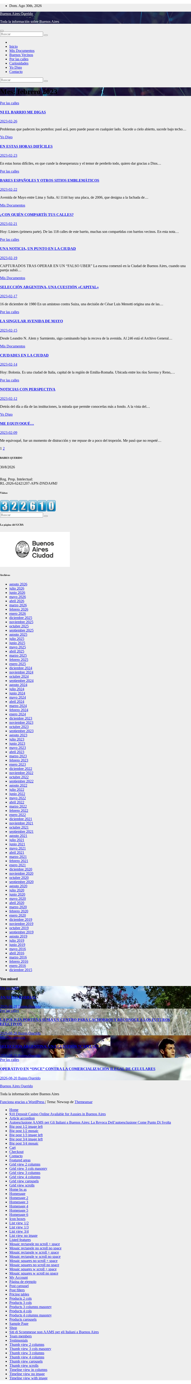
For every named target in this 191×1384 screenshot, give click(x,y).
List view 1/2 (19, 1223)
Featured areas (20, 1160)
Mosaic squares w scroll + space (33, 1269)
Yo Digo (15, 67)
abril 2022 (16, 802)
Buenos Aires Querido (16, 14)
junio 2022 (17, 794)
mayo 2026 (17, 597)
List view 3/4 (19, 1231)
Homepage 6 (18, 1215)
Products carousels (23, 1319)
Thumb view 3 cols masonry (30, 1349)
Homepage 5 (18, 1210)
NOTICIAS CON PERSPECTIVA (27, 389)
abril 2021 (16, 852)
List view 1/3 (19, 1227)
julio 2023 (16, 739)
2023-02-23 (8, 155)
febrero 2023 (18, 760)
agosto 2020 (18, 886)
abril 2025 (16, 651)
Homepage (17, 1194)
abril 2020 (16, 903)
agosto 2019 (18, 936)
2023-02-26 (8, 121)
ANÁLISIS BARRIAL (18, 997)
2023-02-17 (8, 296)
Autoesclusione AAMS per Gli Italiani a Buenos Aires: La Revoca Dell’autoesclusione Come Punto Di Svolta (90, 1122)
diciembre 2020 (20, 869)
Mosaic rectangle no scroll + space (34, 1244)
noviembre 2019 (21, 924)
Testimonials (18, 1340)
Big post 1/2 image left (26, 1127)
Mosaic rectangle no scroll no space (35, 1248)
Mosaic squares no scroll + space (33, 1261)
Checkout (16, 1152)
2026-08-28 (9, 1006)
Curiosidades (18, 63)
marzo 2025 (18, 655)
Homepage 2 (18, 1198)
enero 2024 (17, 714)
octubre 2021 (19, 827)
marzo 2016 (18, 957)
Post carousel (19, 1286)
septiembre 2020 (21, 882)
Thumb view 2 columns (26, 1345)
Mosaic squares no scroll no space (34, 1265)
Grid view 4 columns (24, 1177)
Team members (20, 1336)
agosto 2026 (18, 584)
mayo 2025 (17, 647)
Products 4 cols (20, 1311)
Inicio (13, 46)
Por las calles (18, 59)
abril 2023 (16, 752)
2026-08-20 (9, 1078)
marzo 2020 (18, 907)
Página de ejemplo (22, 1282)
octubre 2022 (19, 777)
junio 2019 (17, 945)
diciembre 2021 (20, 819)
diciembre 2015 (20, 970)
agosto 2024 (18, 685)
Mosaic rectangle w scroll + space (34, 1252)
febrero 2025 (18, 660)
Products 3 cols (20, 1303)
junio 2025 (17, 643)
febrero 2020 (18, 911)
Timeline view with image (28, 1378)
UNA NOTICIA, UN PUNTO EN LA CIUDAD (38, 249)
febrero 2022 (18, 811)
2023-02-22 (8, 189)
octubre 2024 (19, 676)
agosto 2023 (18, 735)
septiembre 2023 (21, 731)
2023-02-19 (8, 258)
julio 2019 (16, 940)
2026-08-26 (9, 1033)
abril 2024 (16, 702)
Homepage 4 (18, 1206)
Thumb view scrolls (23, 1365)
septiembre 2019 (21, 932)
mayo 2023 (17, 748)
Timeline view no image (27, 1374)
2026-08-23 (9, 1056)
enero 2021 (17, 865)
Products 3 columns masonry (30, 1307)
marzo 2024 (18, 706)
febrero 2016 (18, 961)
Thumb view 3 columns (26, 1353)
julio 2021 (16, 840)
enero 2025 (17, 664)
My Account (18, 1277)
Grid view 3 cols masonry (28, 1168)
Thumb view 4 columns (26, 1357)
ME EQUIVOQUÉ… (17, 423)
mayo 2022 (17, 798)
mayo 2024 (17, 697)
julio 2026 (16, 588)
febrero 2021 (18, 861)
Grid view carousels (24, 1181)
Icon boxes (17, 1219)
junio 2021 (17, 844)
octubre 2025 (19, 626)
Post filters (17, 1290)
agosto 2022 (18, 785)
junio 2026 (17, 593)
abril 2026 (16, 601)
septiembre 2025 (21, 630)
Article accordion (22, 1118)
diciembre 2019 (20, 920)
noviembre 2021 (21, 823)
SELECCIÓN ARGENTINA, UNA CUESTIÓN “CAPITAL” (49, 1046)
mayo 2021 (17, 848)
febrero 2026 (18, 609)
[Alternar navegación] (2, 30)
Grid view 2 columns (24, 1164)
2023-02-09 (8, 433)
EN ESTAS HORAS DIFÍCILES (26, 146)
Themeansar (83, 1102)
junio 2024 (17, 693)
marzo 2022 (18, 806)
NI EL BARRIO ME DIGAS (23, 112)
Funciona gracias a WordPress (22, 1102)
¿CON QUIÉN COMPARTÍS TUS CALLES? (37, 215)
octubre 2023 (19, 727)
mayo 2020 (17, 899)
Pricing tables (19, 1294)
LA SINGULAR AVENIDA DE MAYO (31, 321)
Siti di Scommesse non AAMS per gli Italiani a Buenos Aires (54, 1332)
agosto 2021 (18, 836)
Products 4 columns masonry (30, 1315)
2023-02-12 (8, 399)
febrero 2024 (18, 710)
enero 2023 (17, 764)
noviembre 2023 (21, 722)
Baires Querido (29, 1006)
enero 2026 (17, 613)
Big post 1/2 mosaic (23, 1131)
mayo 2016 (17, 949)
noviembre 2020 (21, 873)
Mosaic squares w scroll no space (33, 1273)
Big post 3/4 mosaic (23, 1143)
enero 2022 (17, 815)
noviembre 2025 (21, 622)
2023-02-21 (8, 224)
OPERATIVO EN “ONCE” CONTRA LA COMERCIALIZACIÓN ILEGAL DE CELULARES (77, 1069)
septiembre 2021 (21, 831)
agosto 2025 (18, 634)
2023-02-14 (8, 364)
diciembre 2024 (20, 668)
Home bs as (18, 1189)
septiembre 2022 (21, 781)
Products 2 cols (20, 1298)
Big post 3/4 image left (26, 1139)
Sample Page (18, 1324)
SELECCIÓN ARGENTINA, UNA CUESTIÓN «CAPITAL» (49, 287)
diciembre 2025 (20, 618)
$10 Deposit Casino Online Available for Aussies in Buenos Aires (57, 1114)
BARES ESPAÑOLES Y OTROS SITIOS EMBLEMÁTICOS (49, 180)
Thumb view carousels (26, 1361)
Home (13, 1110)
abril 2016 (16, 953)
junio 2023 (17, 743)
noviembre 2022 (21, 773)
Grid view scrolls (21, 1185)
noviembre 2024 (21, 672)
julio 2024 (16, 689)
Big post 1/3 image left (26, 1135)
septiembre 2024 (21, 681)
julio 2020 (16, 890)
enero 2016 (17, 966)
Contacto (16, 72)
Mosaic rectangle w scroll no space (35, 1256)
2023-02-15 (8, 330)
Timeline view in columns (28, 1370)
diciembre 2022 (20, 769)
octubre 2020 (19, 878)
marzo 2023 (18, 756)
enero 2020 (17, 915)
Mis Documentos (21, 51)
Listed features (20, 1240)
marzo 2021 (18, 857)
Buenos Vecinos (21, 55)
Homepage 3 (18, 1202)
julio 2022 (16, 790)
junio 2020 (17, 894)
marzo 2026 (18, 605)
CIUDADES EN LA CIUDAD (24, 355)
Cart (12, 1147)
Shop (13, 1328)
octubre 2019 (19, 928)
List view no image (23, 1236)
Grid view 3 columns (24, 1173)
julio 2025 (16, 639)
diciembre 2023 (20, 718)
